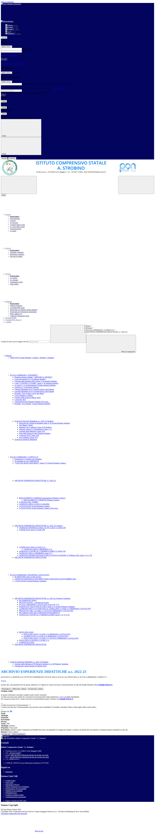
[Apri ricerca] (136, 185)
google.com (5, 711)
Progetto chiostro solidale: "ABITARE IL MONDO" (34, 377)
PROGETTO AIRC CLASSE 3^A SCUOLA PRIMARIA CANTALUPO (46, 611)
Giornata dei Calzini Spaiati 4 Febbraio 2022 (31, 666)
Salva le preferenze (18, 734)
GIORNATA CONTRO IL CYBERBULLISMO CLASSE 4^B (42, 551)
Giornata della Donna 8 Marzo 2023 (28, 398)
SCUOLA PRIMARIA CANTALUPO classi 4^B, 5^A (39, 605)
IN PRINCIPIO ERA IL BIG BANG (28, 577)
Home (88, 326)
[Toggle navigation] (19, 185)
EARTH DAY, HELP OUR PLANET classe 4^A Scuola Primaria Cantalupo (47, 607)
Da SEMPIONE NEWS (28, 600)
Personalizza (6, 689)
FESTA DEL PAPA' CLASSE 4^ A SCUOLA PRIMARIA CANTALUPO (51, 638)
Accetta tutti (35, 689)
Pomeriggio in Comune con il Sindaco (28, 459)
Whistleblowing (11, 793)
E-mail (24, 84)
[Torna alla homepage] (77, 167)
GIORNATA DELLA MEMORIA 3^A (38, 549)
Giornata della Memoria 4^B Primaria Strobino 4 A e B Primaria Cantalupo (41, 664)
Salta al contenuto (7, 2)
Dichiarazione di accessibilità (15, 789)
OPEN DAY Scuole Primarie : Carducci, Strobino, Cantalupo (32, 358)
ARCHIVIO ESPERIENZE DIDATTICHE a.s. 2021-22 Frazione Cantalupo (43, 598)
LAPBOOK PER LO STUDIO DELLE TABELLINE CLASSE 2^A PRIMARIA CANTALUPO (55, 609)
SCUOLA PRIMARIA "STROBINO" (24, 375)
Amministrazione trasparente (15, 797)
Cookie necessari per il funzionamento (15, 705)
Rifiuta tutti (19, 689)
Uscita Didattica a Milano (24, 395)
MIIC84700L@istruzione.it (29, 755)
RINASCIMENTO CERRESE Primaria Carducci (42, 500)
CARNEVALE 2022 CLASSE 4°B (32, 530)
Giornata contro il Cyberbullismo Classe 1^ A (35, 429)
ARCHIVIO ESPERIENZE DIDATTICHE (30, 557)
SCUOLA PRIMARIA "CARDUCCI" (100, 330)
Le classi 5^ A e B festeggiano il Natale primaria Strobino (35, 385)
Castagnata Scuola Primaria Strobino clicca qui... (32, 402)
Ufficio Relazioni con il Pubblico (17, 787)
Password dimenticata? (9, 55)
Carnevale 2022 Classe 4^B (29, 435)
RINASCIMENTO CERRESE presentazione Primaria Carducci (42, 498)
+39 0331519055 (15, 753)
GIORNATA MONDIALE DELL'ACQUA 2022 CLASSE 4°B (42, 528)
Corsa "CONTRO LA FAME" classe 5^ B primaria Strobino (36, 383)
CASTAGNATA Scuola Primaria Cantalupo (30, 581)
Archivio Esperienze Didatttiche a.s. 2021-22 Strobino (34, 421)
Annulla (4, 158)
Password (25, 51)
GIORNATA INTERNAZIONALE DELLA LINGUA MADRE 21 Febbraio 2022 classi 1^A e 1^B (55, 555)
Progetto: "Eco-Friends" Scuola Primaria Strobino (32, 404)
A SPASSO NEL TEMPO (28, 502)
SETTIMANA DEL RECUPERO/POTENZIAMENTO (39, 613)
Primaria (89, 328)
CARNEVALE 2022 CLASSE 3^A (32, 547)
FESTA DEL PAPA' (26, 632)
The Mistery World (26, 425)
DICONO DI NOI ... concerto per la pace (34, 602)
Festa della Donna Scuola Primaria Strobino (34, 433)
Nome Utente (27, 49)
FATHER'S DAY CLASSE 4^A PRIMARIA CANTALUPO (46, 636)
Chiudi (4, 101)
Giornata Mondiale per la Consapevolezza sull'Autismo (34, 389)
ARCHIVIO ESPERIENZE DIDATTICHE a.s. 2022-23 (35, 481)
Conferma (12, 158)
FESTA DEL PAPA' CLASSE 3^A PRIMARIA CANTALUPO (47, 634)
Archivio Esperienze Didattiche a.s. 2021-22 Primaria (29, 662)
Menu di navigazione (128, 352)
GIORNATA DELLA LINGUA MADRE (34, 504)
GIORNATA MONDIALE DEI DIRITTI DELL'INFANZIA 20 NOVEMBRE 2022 (45, 579)
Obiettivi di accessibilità (13, 791)
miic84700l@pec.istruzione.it (29, 757)
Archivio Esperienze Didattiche (26, 439)
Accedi (4, 37)
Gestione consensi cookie (14, 795)
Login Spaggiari (59, 88)
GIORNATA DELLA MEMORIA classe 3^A (35, 553)
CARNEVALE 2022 (26, 642)
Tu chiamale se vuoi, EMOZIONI (27, 461)
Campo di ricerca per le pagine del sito (14, 342)
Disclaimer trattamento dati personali (14, 814)
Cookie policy (10, 781)
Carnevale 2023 (20, 400)
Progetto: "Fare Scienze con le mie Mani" (29, 393)
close (3, 195)
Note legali (9, 783)
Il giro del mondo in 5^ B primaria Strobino (30, 379)
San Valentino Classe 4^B (28, 437)
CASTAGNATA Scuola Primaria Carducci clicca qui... (39, 508)
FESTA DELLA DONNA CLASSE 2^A (34, 640)
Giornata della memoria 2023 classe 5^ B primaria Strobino (36, 381)
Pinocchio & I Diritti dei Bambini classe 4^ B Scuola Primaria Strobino (44, 423)
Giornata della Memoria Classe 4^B (32, 431)
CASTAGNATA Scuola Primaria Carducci (34, 506)
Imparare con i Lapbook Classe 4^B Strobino (35, 427)
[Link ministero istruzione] (11, 4)
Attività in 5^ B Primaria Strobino (27, 387)
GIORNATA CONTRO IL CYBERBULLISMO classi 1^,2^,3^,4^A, (44, 615)
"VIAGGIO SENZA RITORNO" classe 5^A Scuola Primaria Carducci (40, 463)
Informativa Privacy (12, 785)
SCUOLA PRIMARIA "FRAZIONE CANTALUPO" (30, 575)
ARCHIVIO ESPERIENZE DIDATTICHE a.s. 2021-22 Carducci (39, 526)
